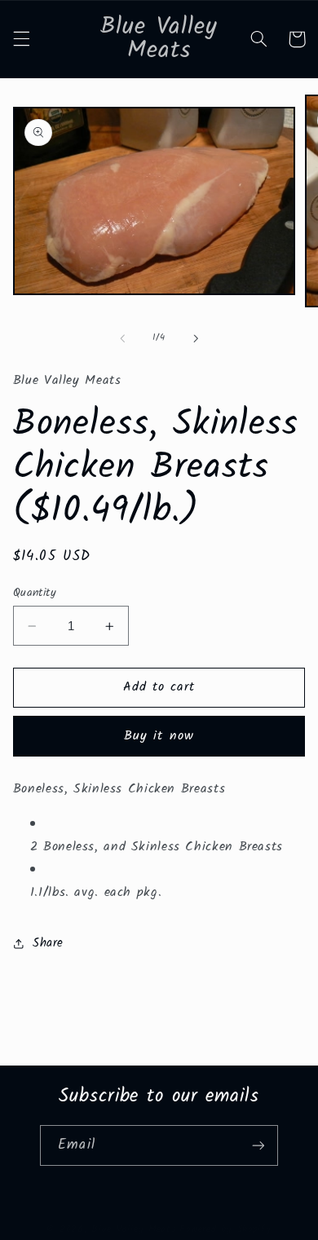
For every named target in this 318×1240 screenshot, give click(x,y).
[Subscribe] (257, 1145)
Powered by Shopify (225, 1229)
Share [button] (48, 943)
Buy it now (159, 736)
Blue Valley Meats (133, 1229)
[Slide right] (196, 338)
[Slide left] (122, 338)
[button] (21, 39)
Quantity (34, 593)
